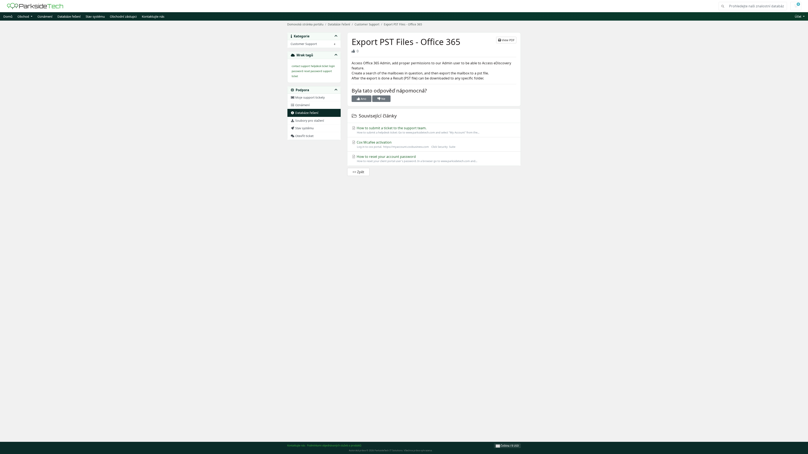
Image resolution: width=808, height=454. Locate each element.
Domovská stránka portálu (305, 24)
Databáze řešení (69, 16)
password (297, 71)
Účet (798, 16)
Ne (382, 99)
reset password (313, 71)
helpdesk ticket (319, 66)
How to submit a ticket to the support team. (417, 130)
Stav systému (95, 16)
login (332, 66)
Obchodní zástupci (123, 16)
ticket (295, 76)
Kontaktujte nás (153, 16)
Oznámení (44, 16)
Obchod (23, 16)
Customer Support (367, 24)
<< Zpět (358, 172)
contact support (301, 66)
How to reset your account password (416, 158)
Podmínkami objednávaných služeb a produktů (334, 445)
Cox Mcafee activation (405, 144)
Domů (7, 16)
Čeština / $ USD (509, 445)
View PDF (507, 40)
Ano (363, 99)
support (327, 71)
